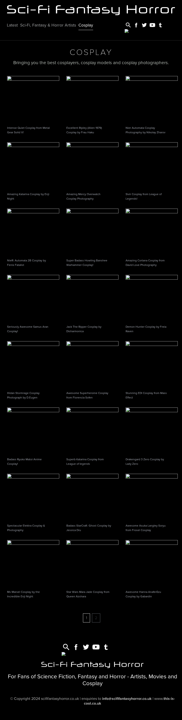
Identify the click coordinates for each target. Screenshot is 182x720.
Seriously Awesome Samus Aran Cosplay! (27, 329)
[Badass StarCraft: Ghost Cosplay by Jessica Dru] (92, 497)
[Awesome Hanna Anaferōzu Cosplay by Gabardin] (151, 563)
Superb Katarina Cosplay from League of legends (85, 461)
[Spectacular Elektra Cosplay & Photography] (33, 497)
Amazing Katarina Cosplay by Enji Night (28, 196)
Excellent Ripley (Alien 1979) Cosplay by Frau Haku (84, 130)
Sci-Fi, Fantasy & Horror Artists (48, 25)
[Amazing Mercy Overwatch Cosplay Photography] (92, 165)
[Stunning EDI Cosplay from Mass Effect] (151, 364)
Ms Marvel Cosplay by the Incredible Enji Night (23, 594)
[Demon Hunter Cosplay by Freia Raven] (151, 298)
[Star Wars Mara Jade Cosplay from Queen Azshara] (92, 563)
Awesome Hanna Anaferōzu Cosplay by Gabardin (143, 594)
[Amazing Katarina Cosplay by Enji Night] (33, 165)
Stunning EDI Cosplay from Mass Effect (146, 395)
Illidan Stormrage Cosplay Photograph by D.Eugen (23, 395)
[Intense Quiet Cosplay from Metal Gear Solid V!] (33, 99)
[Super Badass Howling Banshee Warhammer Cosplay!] (92, 231)
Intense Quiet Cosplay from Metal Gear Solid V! (28, 130)
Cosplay (85, 25)
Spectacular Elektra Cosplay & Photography (26, 528)
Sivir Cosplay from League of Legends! (144, 196)
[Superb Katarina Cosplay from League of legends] (92, 430)
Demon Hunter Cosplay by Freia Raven (146, 329)
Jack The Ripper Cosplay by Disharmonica (83, 329)
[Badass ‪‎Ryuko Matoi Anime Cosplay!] (33, 430)
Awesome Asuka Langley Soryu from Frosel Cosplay (146, 528)
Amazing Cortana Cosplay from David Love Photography (145, 263)
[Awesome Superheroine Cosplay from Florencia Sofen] (92, 364)
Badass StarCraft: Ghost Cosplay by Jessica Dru (88, 528)
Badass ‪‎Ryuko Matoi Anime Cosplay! (24, 461)
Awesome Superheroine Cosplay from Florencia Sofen (87, 395)
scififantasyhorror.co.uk (60, 698)
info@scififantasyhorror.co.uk (127, 698)
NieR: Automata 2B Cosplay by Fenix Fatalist (26, 263)
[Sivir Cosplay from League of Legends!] (151, 165)
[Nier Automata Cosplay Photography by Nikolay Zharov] (151, 99)
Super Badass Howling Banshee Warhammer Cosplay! (86, 263)
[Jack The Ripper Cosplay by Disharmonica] (92, 298)
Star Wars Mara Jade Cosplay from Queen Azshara (87, 594)
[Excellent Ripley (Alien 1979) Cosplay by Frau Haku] (92, 99)
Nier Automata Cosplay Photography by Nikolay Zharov (145, 130)
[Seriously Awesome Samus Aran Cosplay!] (33, 298)
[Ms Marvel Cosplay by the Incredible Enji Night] (33, 563)
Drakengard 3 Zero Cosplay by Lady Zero (145, 461)
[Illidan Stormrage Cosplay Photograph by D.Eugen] (33, 364)
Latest (12, 25)
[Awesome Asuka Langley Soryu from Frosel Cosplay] (151, 497)
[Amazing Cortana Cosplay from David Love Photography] (151, 231)
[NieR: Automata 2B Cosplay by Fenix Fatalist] (33, 231)
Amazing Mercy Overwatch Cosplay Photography (83, 196)
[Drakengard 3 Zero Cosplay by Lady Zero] (151, 430)
